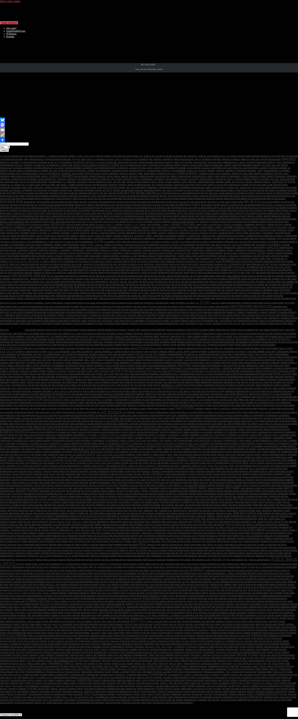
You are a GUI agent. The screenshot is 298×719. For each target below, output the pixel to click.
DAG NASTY (142, 261)
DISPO (276, 290)
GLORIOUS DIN (269, 360)
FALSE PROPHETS (71, 330)
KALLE (39, 415)
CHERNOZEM (62, 236)
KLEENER (10, 426)
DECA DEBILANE (65, 270)
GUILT (90, 371)
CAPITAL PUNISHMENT (95, 227)
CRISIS (160, 256)
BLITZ (3, 210)
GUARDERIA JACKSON (271, 368)
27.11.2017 (8, 53)
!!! (1, 156)
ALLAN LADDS (15, 171)
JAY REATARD (168, 402)
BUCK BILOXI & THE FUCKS (69, 222)
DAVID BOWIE (161, 264)
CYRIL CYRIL (265, 259)
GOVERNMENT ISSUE (75, 365)
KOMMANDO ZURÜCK (277, 426)
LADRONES (194, 435)
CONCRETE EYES (181, 247)
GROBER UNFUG (105, 368)
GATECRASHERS (24, 354)
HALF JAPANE (96, 374)
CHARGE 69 (171, 233)
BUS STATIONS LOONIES (255, 222)
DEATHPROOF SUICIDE (256, 267)
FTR (30, 348)
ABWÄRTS (288, 159)
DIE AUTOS (133, 282)
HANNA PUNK (266, 374)
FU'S (34, 348)
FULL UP (154, 348)
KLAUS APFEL (263, 424)
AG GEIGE (113, 165)
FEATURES (111, 334)
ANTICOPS (127, 179)
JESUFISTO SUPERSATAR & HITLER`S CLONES (191, 405)
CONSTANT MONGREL (48, 250)
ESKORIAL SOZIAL (289, 318)
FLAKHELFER (261, 336)
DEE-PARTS (159, 270)
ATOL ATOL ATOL (36, 187)
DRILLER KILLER (107, 298)
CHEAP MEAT (255, 233)
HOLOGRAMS (140, 385)
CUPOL (190, 259)
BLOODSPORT (85, 210)
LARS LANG (188, 438)
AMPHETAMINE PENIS (10, 173)
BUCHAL (51, 222)
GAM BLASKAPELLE (103, 351)
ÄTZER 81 (27, 165)
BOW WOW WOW (43, 216)
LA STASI (130, 440)
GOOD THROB (244, 363)
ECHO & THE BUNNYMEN (31, 306)
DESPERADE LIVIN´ (20, 279)
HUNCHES (248, 388)
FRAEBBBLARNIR (168, 342)
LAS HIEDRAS (278, 438)
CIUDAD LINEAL (18, 242)
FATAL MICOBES (14, 334)
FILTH (103, 336)
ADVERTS (250, 162)
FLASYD (286, 336)
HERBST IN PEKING (268, 379)
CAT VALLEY (97, 230)
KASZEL (18, 418)
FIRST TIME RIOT (162, 336)
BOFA (60, 213)
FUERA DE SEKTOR (113, 348)
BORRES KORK (227, 213)
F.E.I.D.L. (208, 323)
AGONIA (185, 165)
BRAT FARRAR (180, 216)
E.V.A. (196, 303)
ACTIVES (90, 162)
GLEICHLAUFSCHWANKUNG (197, 360)
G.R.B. (3, 351)
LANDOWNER (63, 438)
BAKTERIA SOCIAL (171, 193)
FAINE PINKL (287, 323)
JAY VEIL (192, 402)
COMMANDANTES (56, 247)
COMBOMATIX (20, 247)
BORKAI (200, 213)
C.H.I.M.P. (127, 224)
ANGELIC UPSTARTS (61, 176)
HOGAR (31, 385)
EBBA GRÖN (5, 306)
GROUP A (149, 368)
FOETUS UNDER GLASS (260, 339)
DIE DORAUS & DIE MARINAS (218, 282)
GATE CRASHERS (8, 354)
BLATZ (257, 208)
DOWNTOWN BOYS (93, 296)
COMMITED (104, 247)
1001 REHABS (291, 156)
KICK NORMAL (289, 418)
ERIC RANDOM (36, 318)
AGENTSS (102, 165)
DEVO (210, 279)
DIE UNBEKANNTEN (138, 287)
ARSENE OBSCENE (205, 182)
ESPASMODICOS (7, 321)
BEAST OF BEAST (200, 196)
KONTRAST (74, 429)
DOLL (146, 293)
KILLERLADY (56, 421)
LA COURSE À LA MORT (177, 435)
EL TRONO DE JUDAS (164, 312)
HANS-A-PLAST (282, 373)
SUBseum (11, 33)
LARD (154, 438)
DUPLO (48, 303)
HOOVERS (250, 385)
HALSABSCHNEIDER (139, 374)
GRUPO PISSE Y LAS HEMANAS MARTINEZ (188, 368)
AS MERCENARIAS (142, 185)
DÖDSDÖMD (124, 293)
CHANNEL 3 (66, 233)
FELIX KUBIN (250, 334)
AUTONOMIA (53, 190)
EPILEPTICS (152, 315)
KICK (270, 418)
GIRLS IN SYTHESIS (144, 360)
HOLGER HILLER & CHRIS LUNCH (67, 385)
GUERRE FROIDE (38, 371)
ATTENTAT (102, 187)
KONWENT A (167, 429)
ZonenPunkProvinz (15, 31)
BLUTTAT (250, 210)
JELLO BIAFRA (247, 402)
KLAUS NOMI (291, 424)
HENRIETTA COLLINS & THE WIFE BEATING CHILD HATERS (220, 379)
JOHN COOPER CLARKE (163, 408)
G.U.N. (9, 351)
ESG (266, 318)
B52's (202, 190)
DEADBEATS (284, 264)
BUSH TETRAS (226, 222)
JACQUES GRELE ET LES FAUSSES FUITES (199, 400)
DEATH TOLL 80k (276, 267)
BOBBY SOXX (274, 210)
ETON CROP (118, 321)
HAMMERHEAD (187, 374)
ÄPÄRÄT (271, 162)
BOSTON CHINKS (265, 213)
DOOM (235, 293)
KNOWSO (114, 426)
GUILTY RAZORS (101, 371)
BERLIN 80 (201, 199)
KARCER (221, 415)
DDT (267, 264)
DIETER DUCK (34, 287)
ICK (107, 391)
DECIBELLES (108, 270)
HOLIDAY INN (127, 385)
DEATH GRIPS (213, 267)
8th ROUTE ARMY (130, 156)
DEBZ (53, 270)
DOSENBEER (254, 293)
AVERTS (116, 190)
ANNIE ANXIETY (267, 176)
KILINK (16, 421)
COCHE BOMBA (259, 242)
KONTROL (85, 429)
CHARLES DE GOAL (208, 233)
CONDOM (208, 247)
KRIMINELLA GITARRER (201, 432)
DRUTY (192, 298)
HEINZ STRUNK (122, 379)
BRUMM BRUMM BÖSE (286, 219)
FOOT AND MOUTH (38, 342)
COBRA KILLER (231, 242)
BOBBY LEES (261, 210)
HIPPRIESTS (206, 382)
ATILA (24, 187)
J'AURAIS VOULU (93, 400)
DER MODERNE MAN (26, 275)
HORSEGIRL (5, 388)
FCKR (78, 334)
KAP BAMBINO (196, 415)
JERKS (102, 405)
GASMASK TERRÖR (255, 351)
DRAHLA (21, 298)
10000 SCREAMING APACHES (57, 159)
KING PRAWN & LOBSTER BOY (23, 424)
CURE (196, 259)
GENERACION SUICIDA (31, 357)
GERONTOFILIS (151, 357)
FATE (42, 334)
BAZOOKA (154, 196)
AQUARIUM (82, 182)
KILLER (24, 421)
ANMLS (174, 176)
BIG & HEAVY (201, 202)
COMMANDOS (72, 247)
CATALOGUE (10, 230)
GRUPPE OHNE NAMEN (243, 368)
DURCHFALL (58, 303)
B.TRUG (196, 190)
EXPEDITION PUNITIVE (247, 321)
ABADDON (143, 159)
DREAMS (40, 298)
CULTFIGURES (113, 259)
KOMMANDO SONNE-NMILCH (253, 426)
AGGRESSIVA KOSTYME (136, 165)
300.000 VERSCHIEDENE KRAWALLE (255, 156)
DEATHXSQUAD (21, 270)
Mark (34, 59)
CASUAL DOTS (266, 227)
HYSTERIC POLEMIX (31, 391)
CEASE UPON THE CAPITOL (137, 230)
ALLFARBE (43, 171)
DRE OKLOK (72, 298)
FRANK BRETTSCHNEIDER (248, 342)
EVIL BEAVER (152, 321)
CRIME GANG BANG (91, 256)
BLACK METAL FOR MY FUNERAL (117, 208)
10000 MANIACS (36, 159)
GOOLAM (255, 363)
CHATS (238, 233)
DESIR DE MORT (263, 276)
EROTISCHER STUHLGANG (177, 318)
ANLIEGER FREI (162, 176)
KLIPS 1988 (52, 426)
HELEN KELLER (146, 379)
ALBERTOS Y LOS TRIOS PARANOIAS (99, 168)
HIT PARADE (287, 382)
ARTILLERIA (35, 185)
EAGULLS (215, 303)
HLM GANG (5, 385)
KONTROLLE (117, 429)
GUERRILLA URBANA (56, 371)
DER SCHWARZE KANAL (154, 276)
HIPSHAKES (217, 382)
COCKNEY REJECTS (288, 242)
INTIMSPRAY (152, 397)
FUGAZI (143, 348)
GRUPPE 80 (227, 368)
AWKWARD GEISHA (152, 190)
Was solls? (11, 28)
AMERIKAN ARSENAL (246, 171)
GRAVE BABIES (199, 365)
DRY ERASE (216, 298)
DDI (243, 264)
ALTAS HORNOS (103, 171)
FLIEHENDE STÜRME (111, 339)
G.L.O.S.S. (288, 348)
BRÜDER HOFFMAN (187, 219)
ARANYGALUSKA (104, 182)
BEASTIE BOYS (185, 196)
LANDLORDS (50, 438)
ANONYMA (292, 176)
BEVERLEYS (122, 202)
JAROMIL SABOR (153, 402)
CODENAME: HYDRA (51, 245)
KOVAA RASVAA (36, 432)
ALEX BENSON (194, 168)
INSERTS (30, 397)
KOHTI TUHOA (149, 426)
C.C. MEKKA (117, 224)
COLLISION (260, 245)
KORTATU (232, 429)
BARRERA (55, 196)
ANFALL (44, 176)
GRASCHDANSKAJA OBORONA (162, 365)
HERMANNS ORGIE (286, 379)
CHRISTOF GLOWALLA (273, 236)
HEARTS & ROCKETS (254, 377)
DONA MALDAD (164, 293)
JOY (98, 412)
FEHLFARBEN (194, 333)
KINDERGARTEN (196, 421)
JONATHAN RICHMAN (24, 412)
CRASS (261, 253)
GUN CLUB (121, 371)
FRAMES (207, 342)
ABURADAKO (274, 159)
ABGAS (198, 159)
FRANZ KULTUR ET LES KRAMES (15, 345)
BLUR (191, 210)
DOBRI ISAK (85, 293)
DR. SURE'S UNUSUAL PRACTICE (246, 296)
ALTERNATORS (153, 171)
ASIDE (130, 185)
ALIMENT (263, 168)
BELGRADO (138, 199)
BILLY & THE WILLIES (159, 205)
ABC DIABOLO (155, 159)
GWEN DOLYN (269, 371)
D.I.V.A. (24, 261)
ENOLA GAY (121, 315)
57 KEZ (200, 156)
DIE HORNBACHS (82, 284)
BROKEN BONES (127, 219)
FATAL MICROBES (31, 334)
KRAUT (125, 432)
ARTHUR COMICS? (262, 182)
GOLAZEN (147, 363)
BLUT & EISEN (209, 210)
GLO (247, 360)
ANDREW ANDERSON (263, 173)
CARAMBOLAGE (114, 227)
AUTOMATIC (15, 190)
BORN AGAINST (212, 213)
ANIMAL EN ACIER (129, 176)
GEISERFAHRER (281, 354)
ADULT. (242, 162)
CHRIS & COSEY (208, 236)
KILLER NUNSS (70, 421)
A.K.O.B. (109, 159)
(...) (47, 156)
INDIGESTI (129, 394)
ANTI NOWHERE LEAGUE (176, 179)
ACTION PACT (78, 162)
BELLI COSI (161, 199)
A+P (74, 159)
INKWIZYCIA (242, 394)
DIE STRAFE (21, 287)
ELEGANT (4, 312)
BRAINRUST (150, 216)
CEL (176, 230)
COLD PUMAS (130, 245)
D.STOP (53, 261)
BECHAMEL (234, 196)
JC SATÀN (206, 402)
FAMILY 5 (123, 330)
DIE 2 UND (45, 282)
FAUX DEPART (63, 334)
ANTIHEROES (146, 179)
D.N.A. (30, 261)
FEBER (120, 334)
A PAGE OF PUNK (287, 179)
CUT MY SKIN (219, 259)
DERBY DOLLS (190, 273)
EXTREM (99, 323)
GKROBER (159, 360)
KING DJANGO (234, 421)
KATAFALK (27, 418)
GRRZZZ (165, 368)
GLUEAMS (288, 360)
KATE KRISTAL (49, 418)
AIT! (264, 165)
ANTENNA (62, 179)
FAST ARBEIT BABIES (269, 330)
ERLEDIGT (140, 318)
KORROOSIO (222, 429)
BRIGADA (276, 216)
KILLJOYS (136, 421)
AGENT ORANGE (89, 165)
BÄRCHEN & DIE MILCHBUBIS (72, 193)
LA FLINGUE (242, 435)
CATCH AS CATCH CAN (62, 230)
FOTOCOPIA (97, 342)
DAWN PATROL (206, 264)
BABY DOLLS (242, 190)
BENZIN (183, 199)
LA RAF (147, 438)
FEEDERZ (128, 334)
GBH (115, 354)
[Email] (149, 129)
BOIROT (78, 213)
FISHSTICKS (175, 336)
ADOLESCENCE (200, 162)
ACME (51, 162)
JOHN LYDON (184, 408)
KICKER (277, 418)
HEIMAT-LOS (81, 379)
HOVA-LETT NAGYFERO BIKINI (122, 388)
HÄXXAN (50, 374)
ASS (153, 185)
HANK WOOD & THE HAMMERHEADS (242, 374)
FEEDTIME (138, 334)
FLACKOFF (227, 336)
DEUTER (124, 279)
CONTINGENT (77, 250)
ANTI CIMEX (116, 179)
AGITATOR (153, 165)
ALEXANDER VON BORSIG (174, 168)
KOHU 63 (161, 426)
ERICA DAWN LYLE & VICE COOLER (258, 315)
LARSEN (162, 438)
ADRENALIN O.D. (230, 162)
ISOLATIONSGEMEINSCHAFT (284, 397)
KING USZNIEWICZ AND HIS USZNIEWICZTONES (135, 424)
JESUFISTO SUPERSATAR (157, 405)
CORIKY (230, 250)
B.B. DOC (187, 190)
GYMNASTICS (283, 371)
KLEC (2, 426)
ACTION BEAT (65, 162)
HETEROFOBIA (54, 382)
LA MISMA (28, 438)
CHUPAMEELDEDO (102, 238)
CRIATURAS (68, 256)
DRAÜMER (30, 298)
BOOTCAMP (182, 213)
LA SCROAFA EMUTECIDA (232, 438)
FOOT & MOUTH (22, 342)
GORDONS (265, 363)
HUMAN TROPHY (235, 388)
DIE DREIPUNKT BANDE (244, 282)
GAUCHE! (37, 354)
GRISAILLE (59, 368)
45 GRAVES (178, 156)
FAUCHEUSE (51, 334)
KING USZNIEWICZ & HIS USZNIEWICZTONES (91, 424)
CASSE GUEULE (251, 227)
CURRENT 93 (206, 259)
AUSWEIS (4, 190)
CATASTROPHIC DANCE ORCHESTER (34, 230)
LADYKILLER (206, 435)
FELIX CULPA (236, 334)
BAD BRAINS (14, 193)
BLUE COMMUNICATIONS (117, 210)
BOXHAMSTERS (58, 216)
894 (279, 156)
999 (282, 156)
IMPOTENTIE (46, 394)
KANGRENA (143, 415)
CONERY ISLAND (243, 247)
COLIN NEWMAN (187, 245)
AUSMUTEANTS (278, 187)
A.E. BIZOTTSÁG (84, 159)
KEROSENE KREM (250, 418)
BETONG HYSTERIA (88, 202)
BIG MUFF (14, 205)
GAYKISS (93, 354)
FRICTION (191, 345)
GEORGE (121, 357)
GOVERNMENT (58, 365)
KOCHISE (137, 426)
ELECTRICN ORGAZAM (213, 309)
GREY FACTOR (266, 365)
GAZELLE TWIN (105, 354)
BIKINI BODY (81, 205)
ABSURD (264, 159)
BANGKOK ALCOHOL (245, 193)
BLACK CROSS (30, 208)
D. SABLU (44, 261)
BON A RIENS (141, 213)
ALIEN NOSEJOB (233, 168)
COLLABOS (215, 245)
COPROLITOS (211, 250)
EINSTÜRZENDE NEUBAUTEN (251, 306)
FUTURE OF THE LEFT (213, 348)
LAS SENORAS (111, 440)
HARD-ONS (50, 377)
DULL (14, 303)
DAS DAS (44, 264)
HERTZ (23, 382)
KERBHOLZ (197, 418)
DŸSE (172, 303)
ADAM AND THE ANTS (128, 162)
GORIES (283, 363)
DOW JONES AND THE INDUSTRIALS (67, 296)
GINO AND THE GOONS (52, 360)
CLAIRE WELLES (55, 242)
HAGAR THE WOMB (64, 374)
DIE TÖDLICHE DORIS (69, 287)
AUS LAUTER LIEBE (261, 187)
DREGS (63, 298)
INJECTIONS (230, 394)
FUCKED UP (42, 348)
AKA (274, 165)
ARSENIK (219, 182)
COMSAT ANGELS (118, 247)
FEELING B (149, 334)
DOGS (141, 293)
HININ (197, 382)
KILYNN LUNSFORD (160, 421)
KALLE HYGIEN (50, 415)
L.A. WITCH (102, 435)
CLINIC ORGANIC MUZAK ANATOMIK (132, 242)
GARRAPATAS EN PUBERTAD (221, 351)
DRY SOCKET (229, 298)
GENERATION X (50, 357)
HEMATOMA (174, 379)
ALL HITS (53, 171)
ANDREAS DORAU (187, 173)
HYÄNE (281, 388)
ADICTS (168, 162)
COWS (144, 253)
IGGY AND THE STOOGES (203, 391)
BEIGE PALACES (94, 199)
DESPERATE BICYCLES (40, 279)
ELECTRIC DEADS (119, 309)
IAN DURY (73, 391)
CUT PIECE (231, 259)
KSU (17, 435)
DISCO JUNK (176, 290)
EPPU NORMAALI (174, 315)
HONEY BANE (182, 385)
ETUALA (129, 321)
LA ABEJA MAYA (126, 435)
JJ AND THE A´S (103, 408)
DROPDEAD (154, 298)
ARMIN (168, 182)
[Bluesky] (149, 120)
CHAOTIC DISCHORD (147, 233)
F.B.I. (202, 323)
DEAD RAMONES (123, 267)
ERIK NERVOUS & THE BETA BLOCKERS (116, 318)
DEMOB (93, 273)
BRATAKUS (168, 216)
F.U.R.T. (237, 323)
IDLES (141, 391)
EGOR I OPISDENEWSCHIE (190, 306)
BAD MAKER (28, 193)
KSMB (11, 435)
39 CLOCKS (157, 156)
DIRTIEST (48, 290)
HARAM (40, 377)
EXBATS (184, 321)
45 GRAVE (167, 156)
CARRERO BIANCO (176, 227)
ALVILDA (202, 171)
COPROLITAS (198, 250)
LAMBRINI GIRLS (8, 438)
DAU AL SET (77, 264)
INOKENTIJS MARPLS (10, 397)
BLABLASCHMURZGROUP (249, 205)
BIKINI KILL (105, 205)
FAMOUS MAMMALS (175, 330)
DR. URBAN (267, 296)
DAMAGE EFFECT (207, 261)
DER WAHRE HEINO (206, 276)
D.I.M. (17, 261)
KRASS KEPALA (114, 432)
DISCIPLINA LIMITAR (149, 290)
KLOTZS (78, 426)
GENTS (113, 357)
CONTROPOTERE (183, 250)
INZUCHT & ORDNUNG (184, 397)
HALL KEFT (109, 374)
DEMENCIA (38, 273)
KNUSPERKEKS (126, 426)
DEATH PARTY (227, 267)
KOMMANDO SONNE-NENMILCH (223, 426)
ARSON (227, 182)
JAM (246, 400)
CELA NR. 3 (183, 230)
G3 (13, 351)
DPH (105, 296)
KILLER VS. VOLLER (104, 421)
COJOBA (108, 245)
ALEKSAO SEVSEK (137, 168)
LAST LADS (140, 440)
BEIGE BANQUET (64, 199)
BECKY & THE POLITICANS (268, 196)
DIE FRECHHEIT (273, 282)
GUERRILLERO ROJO (76, 371)
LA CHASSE (160, 435)
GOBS (11, 363)
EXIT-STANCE (225, 321)
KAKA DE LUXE (13, 415)
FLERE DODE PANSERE (36, 339)
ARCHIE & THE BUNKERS (138, 182)
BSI (44, 222)
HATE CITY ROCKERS (108, 377)
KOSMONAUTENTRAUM (14, 432)
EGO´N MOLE (209, 306)
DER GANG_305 (247, 273)
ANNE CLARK (213, 176)
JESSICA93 (132, 405)
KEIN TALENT (107, 418)
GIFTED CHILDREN (9, 360)
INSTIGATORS (40, 397)
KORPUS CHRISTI (208, 429)
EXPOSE (57, 323)
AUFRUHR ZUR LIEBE (200, 187)
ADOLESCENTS (215, 162)
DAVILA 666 (174, 264)
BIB (192, 202)
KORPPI (195, 429)
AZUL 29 (171, 190)
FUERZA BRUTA (130, 348)
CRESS (33, 256)
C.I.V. (135, 224)
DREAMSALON (52, 298)
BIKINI (71, 205)
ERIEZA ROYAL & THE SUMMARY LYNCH (63, 318)
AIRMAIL (257, 165)
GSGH (257, 368)
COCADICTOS (245, 242)
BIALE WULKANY (182, 202)
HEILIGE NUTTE (57, 379)
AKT (279, 165)
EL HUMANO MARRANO (110, 312)
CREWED (58, 256)
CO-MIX (204, 242)
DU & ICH (240, 298)
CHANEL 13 (44, 233)
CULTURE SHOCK (171, 259)
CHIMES (108, 236)
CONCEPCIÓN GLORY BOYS (140, 247)
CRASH (226, 253)
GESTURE (179, 357)
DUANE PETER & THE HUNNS (258, 298)
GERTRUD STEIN (166, 357)
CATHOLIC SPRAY (82, 230)
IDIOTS (134, 391)
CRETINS (41, 256)
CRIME (78, 256)
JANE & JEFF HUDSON (57, 402)
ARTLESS (45, 185)
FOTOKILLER (110, 342)
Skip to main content (10, 1)
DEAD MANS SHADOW (104, 267)
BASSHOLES (84, 196)
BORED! (192, 213)
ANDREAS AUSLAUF (166, 173)
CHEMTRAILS (49, 236)
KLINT (43, 426)
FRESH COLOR (169, 345)
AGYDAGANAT (196, 165)
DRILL (96, 298)
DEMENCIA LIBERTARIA (56, 273)
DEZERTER (234, 278)
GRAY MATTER (230, 365)
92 (205, 156)
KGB (266, 418)
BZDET (92, 224)
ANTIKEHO (159, 179)
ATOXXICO (74, 187)
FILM (98, 336)
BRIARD (267, 216)
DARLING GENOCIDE (29, 264)
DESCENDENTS (234, 276)
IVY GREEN (75, 400)
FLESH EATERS (72, 339)
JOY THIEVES (129, 412)
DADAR (117, 261)
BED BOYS (16, 199)
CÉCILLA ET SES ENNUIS (162, 230)
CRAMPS (195, 253)
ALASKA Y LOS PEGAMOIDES (67, 168)
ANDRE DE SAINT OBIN (242, 173)
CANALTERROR (50, 227)
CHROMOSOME (42, 238)
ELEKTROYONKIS (74, 312)
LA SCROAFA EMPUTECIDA (207, 438)
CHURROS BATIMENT (166, 238)
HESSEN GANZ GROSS (37, 382)
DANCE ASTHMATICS (244, 261)
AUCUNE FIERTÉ (138, 187)
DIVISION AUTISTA (53, 293)
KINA (185, 421)
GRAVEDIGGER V (214, 365)
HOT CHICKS (18, 388)
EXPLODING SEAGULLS (31, 323)
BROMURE (156, 219)
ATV (128, 187)
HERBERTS (253, 379)
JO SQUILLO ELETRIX (86, 412)
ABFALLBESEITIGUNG (183, 159)
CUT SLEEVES (243, 259)
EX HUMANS (208, 321)
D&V (282, 259)
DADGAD (126, 261)
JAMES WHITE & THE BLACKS (33, 402)
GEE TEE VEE (150, 354)
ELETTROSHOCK (91, 312)
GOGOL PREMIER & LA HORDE (97, 363)
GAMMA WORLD (121, 351)
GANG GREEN (136, 351)
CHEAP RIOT (267, 233)
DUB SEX (277, 298)
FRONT (255, 345)
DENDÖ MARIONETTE (131, 273)
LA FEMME (231, 435)
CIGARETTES (219, 238)
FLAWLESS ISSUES (16, 339)
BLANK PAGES (246, 208)
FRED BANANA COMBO (110, 345)
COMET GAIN (41, 247)
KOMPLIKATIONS (44, 429)
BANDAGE (230, 193)
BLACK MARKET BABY (90, 208)
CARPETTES (161, 227)
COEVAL (83, 245)
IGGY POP (219, 391)
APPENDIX (71, 182)
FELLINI (260, 334)
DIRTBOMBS (38, 290)
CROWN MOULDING (279, 256)
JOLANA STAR (6, 412)
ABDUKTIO (168, 159)
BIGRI (22, 205)
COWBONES (116, 253)
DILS (269, 287)
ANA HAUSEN (78, 173)
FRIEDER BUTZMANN (218, 345)
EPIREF (162, 315)
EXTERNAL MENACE (71, 323)
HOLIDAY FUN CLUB (110, 385)
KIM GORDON (176, 421)
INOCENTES (285, 394)
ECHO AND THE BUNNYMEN (57, 306)
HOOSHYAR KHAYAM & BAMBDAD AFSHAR (224, 385)
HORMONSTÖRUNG (264, 385)
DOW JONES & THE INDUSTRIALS (34, 296)
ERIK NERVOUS (90, 318)
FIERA (73, 336)
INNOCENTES (255, 394)
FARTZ (233, 330)
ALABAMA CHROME (22, 168)
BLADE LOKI (191, 208)
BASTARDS (102, 196)
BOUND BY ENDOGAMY (11, 216)
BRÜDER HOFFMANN (207, 219)
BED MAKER (28, 199)
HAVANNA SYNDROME (165, 377)
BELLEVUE (149, 199)
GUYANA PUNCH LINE (215, 371)
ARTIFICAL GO (7, 185)
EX (160, 321)
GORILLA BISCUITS (16, 365)
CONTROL (137, 250)
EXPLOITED (47, 323)
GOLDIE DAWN (197, 363)
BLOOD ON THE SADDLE (66, 210)
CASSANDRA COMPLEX (233, 227)
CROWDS (265, 256)
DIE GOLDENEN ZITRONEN (50, 284)
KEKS (116, 418)
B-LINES (179, 190)
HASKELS (87, 377)
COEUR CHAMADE (70, 245)
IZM (83, 400)
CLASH (98, 241)
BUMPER (148, 222)
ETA (98, 321)
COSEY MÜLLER (17, 253)
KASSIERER (271, 415)
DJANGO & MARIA (70, 293)
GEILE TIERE (221, 354)
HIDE (121, 382)
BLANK (235, 208)
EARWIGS (246, 303)
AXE (164, 190)
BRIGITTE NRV (98, 219)
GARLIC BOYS (182, 351)
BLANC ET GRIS (224, 208)
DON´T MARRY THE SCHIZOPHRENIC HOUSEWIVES (207, 293)
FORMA (51, 342)
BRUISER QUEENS (249, 219)
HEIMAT (70, 379)
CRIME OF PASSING (110, 256)
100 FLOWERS (213, 156)
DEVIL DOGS (180, 279)
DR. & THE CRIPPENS (117, 296)
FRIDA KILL (201, 345)
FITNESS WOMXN (201, 336)
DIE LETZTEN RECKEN (181, 284)
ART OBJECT (62, 185)
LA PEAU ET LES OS (79, 438)
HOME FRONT (153, 385)
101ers (223, 156)
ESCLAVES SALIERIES (240, 318)
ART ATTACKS (238, 182)
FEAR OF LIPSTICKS (96, 334)
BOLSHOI (118, 213)
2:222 (92, 156)
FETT (48, 336)
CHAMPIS (24, 233)
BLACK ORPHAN (141, 208)
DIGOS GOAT (260, 287)
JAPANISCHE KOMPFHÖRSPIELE (130, 402)
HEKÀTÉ (134, 379)
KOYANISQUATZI (63, 432)
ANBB (140, 173)
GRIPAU (49, 368)
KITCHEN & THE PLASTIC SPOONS (178, 424)
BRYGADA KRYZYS (34, 222)
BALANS (209, 193)
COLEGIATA (164, 245)
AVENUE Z (107, 190)
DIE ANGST (114, 282)
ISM (254, 397)
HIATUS (98, 382)
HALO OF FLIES (122, 374)
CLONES (165, 242)
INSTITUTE (53, 397)
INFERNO (171, 394)
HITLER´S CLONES (260, 382)
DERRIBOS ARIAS (87, 276)
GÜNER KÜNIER (289, 368)
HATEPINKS (123, 377)
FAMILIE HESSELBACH (107, 330)
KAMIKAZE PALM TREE (107, 415)
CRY (38, 259)
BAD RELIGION (42, 193)
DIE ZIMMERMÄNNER (199, 287)
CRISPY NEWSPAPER (207, 256)
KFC (261, 418)
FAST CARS (284, 330)
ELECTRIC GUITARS (192, 309)
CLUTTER (174, 242)
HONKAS (200, 385)
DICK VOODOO (13, 282)
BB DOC (163, 196)
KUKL (26, 435)
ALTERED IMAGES (119, 171)
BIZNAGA (225, 205)
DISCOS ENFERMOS (207, 290)
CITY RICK (5, 242)
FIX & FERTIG (215, 336)
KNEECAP (87, 426)
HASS (94, 377)
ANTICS (136, 179)
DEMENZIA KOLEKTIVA (78, 273)
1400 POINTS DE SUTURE (11, 159)
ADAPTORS (159, 162)
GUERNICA (24, 371)
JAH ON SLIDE (225, 400)
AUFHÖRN (185, 187)
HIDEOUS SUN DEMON (135, 382)
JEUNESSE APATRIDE (9, 408)
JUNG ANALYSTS (233, 412)
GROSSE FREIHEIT (136, 368)
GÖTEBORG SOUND (35, 363)
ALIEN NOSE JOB (218, 168)
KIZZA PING (217, 424)
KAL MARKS (64, 415)
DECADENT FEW (81, 270)
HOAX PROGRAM (19, 385)
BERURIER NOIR (11, 201)
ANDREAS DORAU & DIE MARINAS (215, 173)
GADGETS (20, 351)
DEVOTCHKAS (220, 279)
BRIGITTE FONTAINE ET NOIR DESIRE (73, 219)
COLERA (174, 245)
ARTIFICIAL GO (21, 185)
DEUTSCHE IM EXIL (138, 279)
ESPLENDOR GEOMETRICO (56, 321)
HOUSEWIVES (74, 388)
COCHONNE (272, 242)
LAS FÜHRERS (264, 438)
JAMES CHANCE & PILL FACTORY (264, 400)
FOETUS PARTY (242, 339)
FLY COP (187, 339)
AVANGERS (78, 190)
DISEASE (221, 290)
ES (220, 318)
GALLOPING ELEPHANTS (81, 351)
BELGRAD (127, 199)
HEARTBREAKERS (235, 377)
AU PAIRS (230, 187)
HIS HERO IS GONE (232, 382)
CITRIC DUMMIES (267, 238)
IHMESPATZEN (243, 391)
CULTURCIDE (155, 259)
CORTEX (270, 250)
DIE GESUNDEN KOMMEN (26, 284)
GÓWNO (89, 365)
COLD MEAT (118, 245)
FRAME (198, 342)
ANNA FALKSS (184, 176)
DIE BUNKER (174, 282)
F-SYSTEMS (190, 323)
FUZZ (263, 348)
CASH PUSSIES (206, 227)
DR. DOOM (132, 296)
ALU (195, 171)
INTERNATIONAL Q (99, 397)
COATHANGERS (215, 242)
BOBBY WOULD (289, 210)
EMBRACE (231, 312)
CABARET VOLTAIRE (182, 224)
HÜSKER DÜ (170, 388)
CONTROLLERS (167, 250)
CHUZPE (180, 238)
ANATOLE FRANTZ (128, 173)
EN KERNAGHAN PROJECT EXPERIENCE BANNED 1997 (90, 315)
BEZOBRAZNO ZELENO (162, 202)
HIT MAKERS (275, 382)
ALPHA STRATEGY (66, 171)
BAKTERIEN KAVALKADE (192, 193)
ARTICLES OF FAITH (283, 181)
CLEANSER (109, 242)
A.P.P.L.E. (118, 159)
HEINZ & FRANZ (107, 379)
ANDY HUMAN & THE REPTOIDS (25, 176)
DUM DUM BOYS (25, 303)
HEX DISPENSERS (70, 382)
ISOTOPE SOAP (20, 400)
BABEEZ (210, 190)
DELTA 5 (4, 273)
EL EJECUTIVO (16, 312)
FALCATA (4, 330)
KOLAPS (169, 426)
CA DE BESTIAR (214, 224)
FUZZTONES (272, 348)
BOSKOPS (239, 213)
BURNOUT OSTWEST (209, 222)
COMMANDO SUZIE (89, 247)
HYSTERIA (16, 391)
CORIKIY (221, 250)
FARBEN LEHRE (207, 330)
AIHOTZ (227, 165)
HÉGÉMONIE (43, 379)
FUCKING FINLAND (85, 348)
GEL (18, 357)
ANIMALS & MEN (147, 176)
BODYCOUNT (40, 213)
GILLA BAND (24, 360)
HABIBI (24, 374)
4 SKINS (107, 156)
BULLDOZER (120, 222)
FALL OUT (57, 330)
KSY (21, 435)
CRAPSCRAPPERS (214, 253)
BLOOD (51, 210)
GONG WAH (225, 363)
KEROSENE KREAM (232, 418)
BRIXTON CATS (112, 219)
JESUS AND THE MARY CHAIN (254, 405)
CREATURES (13, 256)
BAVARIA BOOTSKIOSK (138, 196)
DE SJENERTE (278, 276)
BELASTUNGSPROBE (112, 199)
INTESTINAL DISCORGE (134, 397)
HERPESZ (14, 382)
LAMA (293, 435)
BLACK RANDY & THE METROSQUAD (167, 208)
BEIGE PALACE (80, 199)
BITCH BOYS (207, 205)
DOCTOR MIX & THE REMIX (105, 293)
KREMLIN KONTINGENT (148, 432)
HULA (189, 388)
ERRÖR (193, 318)
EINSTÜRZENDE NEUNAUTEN (52, 309)
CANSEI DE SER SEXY (74, 227)
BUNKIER (175, 222)
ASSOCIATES (201, 185)
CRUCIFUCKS (6, 259)
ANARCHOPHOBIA (110, 173)
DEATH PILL (240, 267)
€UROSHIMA (139, 321)
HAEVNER (41, 374)
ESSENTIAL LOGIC (78, 321)
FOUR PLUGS (123, 342)
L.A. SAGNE (91, 435)
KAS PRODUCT (259, 415)
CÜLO (98, 259)
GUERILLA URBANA (9, 371)
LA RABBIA (138, 438)
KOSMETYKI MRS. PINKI (257, 429)
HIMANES (189, 382)
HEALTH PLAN (204, 377)
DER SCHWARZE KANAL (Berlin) (181, 276)
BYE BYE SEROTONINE (77, 224)
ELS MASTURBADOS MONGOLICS (138, 312)
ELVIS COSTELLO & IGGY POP (188, 312)
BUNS (183, 222)
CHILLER (99, 236)
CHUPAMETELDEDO (120, 238)
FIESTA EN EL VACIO (85, 336)
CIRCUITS (254, 238)
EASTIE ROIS (277, 303)
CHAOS (75, 233)
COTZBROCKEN (33, 253)
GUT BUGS (153, 371)
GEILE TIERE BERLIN (237, 354)
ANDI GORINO (150, 173)
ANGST (110, 176)
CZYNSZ (276, 259)
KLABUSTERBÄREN (235, 423)
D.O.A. (37, 261)
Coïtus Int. (98, 245)
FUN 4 (161, 348)
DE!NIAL (274, 264)
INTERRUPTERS (115, 397)
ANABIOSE (66, 173)
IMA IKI (287, 391)
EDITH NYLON (108, 306)
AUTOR (63, 190)
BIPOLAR (174, 205)
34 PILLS (147, 156)
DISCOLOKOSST (189, 290)
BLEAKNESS (281, 208)
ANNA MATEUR (199, 176)
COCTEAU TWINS (33, 245)
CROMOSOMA (246, 256)
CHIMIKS (117, 236)
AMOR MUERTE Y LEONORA (276, 171)
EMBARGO (208, 312)
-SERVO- (72, 156)
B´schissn (100, 224)
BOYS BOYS (109, 216)
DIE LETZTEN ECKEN (161, 284)
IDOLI (147, 391)
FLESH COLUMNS (56, 339)
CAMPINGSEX (20, 227)
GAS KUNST (240, 351)
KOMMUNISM (27, 429)
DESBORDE (221, 276)
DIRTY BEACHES (81, 290)
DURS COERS (70, 303)
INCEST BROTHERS (94, 394)
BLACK (266, 205)
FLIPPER (129, 339)
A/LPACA (127, 159)
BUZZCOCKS (58, 224)
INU (160, 397)
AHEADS (208, 165)
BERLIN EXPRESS (215, 199)
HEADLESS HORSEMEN (186, 377)
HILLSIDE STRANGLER (173, 382)
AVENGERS (89, 190)
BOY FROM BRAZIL (94, 216)
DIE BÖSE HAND (146, 282)
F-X (197, 323)
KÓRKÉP (188, 429)
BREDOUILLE (212, 216)
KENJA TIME (169, 418)
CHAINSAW (281, 230)
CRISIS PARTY (170, 256)
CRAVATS (270, 253)
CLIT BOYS (155, 242)
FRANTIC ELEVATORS (288, 342)
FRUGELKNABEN (267, 345)
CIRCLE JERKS (242, 238)
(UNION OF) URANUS (58, 156)
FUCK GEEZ (70, 348)
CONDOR (218, 247)
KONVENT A (129, 429)
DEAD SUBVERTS (154, 267)
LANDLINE (38, 438)
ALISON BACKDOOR (278, 168)
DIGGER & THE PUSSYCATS (223, 287)
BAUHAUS (122, 196)
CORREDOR (240, 250)
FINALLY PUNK (122, 336)
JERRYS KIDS (121, 405)
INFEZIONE (181, 394)
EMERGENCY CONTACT (257, 312)
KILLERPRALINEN (85, 421)
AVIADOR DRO (127, 190)
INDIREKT (139, 394)
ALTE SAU (165, 171)
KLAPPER (252, 424)
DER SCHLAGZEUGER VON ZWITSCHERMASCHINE (119, 276)
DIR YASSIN (106, 290)
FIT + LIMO (187, 336)
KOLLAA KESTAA (182, 426)
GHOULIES (262, 357)
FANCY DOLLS (192, 330)
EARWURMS (257, 303)
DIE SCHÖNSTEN (285, 284)
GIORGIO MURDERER (73, 360)
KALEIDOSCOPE (27, 415)
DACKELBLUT (98, 261)
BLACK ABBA (276, 205)
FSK (25, 348)
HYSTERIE (46, 391)
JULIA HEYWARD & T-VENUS (200, 412)
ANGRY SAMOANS (97, 176)
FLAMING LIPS (275, 336)
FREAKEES (80, 345)
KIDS (10, 421)
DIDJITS (35, 282)
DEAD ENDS (29, 267)
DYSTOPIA (180, 303)
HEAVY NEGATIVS (28, 379)
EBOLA (15, 306)
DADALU (110, 261)
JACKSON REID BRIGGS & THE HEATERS (160, 400)
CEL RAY (203, 230)
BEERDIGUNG (49, 199)
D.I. (12, 261)
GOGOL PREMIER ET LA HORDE (127, 363)
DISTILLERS (5, 293)
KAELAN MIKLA (289, 412)
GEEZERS (161, 354)
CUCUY (91, 259)
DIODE (23, 290)
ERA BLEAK (201, 315)
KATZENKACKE (78, 418)
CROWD (257, 256)
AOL (277, 179)
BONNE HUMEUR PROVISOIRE (162, 213)
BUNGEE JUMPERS (162, 222)
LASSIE (122, 440)
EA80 (205, 302)
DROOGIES (144, 298)
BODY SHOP (52, 213)
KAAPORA (277, 412)
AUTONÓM (27, 190)
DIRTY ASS (68, 290)
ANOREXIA (5, 179)
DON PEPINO (177, 293)
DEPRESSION (163, 273)
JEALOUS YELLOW (230, 402)
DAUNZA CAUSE (135, 264)
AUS (237, 187)
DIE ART (123, 282)
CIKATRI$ (230, 238)
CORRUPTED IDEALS (256, 250)
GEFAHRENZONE (175, 354)
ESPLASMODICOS (35, 321)
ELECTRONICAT (284, 309)
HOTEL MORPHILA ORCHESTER (39, 388)
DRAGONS (278, 296)
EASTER (267, 303)
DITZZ (41, 293)
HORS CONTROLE (282, 385)
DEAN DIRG (182, 267)
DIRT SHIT (58, 290)
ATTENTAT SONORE (116, 187)
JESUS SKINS (289, 405)
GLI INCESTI (216, 360)
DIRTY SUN (95, 290)
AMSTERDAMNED (29, 173)
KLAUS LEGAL (277, 424)
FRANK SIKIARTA (269, 342)
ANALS (98, 173)
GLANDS (168, 360)
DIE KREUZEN (132, 284)
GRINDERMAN (38, 368)
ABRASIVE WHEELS (231, 159)
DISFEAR (229, 290)
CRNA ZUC (223, 256)
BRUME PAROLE (266, 219)
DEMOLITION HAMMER (109, 273)
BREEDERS (224, 216)
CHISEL (148, 236)
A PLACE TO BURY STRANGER (33, 182)
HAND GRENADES (215, 374)
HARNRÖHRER (62, 377)
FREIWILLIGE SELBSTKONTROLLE (146, 345)
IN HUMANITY (217, 394)
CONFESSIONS (258, 247)
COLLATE (225, 245)
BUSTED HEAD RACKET (278, 222)
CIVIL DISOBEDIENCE (36, 242)
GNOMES (4, 363)
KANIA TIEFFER (157, 415)
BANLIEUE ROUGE (264, 193)
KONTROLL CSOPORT (100, 429)
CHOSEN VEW (193, 236)
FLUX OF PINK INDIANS (171, 339)
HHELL (91, 382)
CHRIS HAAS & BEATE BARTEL (231, 236)
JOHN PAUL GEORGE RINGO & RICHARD (238, 408)
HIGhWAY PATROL (154, 382)
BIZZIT (233, 205)
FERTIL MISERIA (17, 336)
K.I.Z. (262, 412)
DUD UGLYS (5, 303)
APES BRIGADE (12, 182)
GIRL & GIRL (90, 360)
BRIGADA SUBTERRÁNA (27, 219)
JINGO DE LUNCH (88, 408)
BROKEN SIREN (143, 219)
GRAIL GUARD (112, 365)
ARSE (184, 182)
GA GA (51, 351)
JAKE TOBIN (238, 400)
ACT (56, 162)
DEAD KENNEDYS (71, 267)
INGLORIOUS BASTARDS (198, 394)
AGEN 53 (77, 165)
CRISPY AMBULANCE (187, 256)
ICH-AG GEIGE (89, 391)
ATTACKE (84, 187)
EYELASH (143, 323)
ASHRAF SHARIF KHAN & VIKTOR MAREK (88, 185)
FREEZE (125, 345)
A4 (133, 159)
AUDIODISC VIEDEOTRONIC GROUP (163, 187)
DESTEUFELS (69, 279)
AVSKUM (139, 190)
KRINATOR (246, 432)
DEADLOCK (87, 267)
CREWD (50, 256)
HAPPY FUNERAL (16, 377)
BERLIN (191, 199)
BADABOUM (281, 190)
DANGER (259, 261)
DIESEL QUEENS (7, 287)
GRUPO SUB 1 (215, 368)
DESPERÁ (6, 279)
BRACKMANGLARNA (134, 216)
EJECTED (70, 309)
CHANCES (34, 233)
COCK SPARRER (16, 245)
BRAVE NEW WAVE (196, 216)
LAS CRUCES (251, 438)
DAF (133, 261)
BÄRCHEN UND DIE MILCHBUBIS (136, 193)
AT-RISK (244, 185)
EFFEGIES (162, 306)
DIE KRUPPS (144, 284)
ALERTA (157, 168)
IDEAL (128, 391)
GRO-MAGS (91, 368)
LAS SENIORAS (97, 440)
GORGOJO (275, 363)
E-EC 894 (189, 303)
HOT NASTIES (60, 388)
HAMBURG (154, 374)
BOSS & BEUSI (250, 213)
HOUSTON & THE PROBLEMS (94, 388)
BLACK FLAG (58, 207)
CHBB (245, 233)
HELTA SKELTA (161, 379)
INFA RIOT (162, 394)
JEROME (110, 405)
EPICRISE (132, 315)
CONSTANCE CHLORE (27, 250)
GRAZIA (241, 365)
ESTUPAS (92, 321)
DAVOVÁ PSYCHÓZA (189, 264)
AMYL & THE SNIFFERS (49, 173)
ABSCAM (254, 159)
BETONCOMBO (72, 202)
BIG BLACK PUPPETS (271, 202)
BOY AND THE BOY (75, 216)
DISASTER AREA (119, 290)
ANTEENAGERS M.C (47, 179)
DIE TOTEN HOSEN (107, 287)
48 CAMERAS (190, 156)
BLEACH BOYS (267, 208)
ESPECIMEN (21, 321)
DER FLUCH (234, 273)
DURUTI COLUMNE (86, 303)
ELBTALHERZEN (103, 309)
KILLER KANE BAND (39, 421)
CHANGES (55, 233)
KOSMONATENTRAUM (279, 429)
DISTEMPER (285, 290)
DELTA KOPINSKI (16, 273)
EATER (291, 303)
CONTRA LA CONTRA (109, 250)
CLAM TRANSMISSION (82, 242)
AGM (160, 165)
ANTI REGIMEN (206, 179)
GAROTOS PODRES (198, 351)
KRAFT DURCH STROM (82, 432)
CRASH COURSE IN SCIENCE (243, 253)
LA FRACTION (255, 435)
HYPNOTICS (5, 391)
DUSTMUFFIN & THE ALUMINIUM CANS (114, 303)
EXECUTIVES (195, 321)
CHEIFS (39, 236)
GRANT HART (141, 365)
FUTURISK (228, 348)
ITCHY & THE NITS (51, 400)
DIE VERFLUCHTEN (157, 287)
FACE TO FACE (247, 323)
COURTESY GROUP (101, 253)
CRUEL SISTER (20, 259)
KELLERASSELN (127, 418)
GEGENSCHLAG (190, 354)
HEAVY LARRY (13, 379)
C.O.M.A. (165, 224)
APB (2, 182)
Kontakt (10, 36)
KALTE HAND (76, 415)
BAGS (159, 193)
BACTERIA (270, 190)
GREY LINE (278, 365)
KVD (44, 435)
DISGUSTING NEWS (243, 290)
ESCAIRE (225, 318)
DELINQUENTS (285, 270)
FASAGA (241, 330)
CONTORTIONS (92, 250)
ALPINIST (91, 171)
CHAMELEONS (12, 233)
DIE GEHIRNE (288, 282)
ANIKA (117, 176)
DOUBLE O (14, 296)
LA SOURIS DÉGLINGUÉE (62, 440)
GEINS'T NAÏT (254, 354)
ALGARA (205, 168)
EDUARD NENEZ (140, 306)
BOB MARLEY (6, 213)
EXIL (216, 321)
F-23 (182, 323)
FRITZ (231, 345)
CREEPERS (25, 256)
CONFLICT (272, 247)
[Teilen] (149, 139)
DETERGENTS (96, 279)
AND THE (278, 173)
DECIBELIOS (95, 270)
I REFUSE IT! (201, 397)
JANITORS (72, 402)
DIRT (29, 290)
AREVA (154, 182)
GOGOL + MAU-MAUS (54, 363)
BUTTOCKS (31, 224)
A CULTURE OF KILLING (106, 162)
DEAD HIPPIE (53, 267)
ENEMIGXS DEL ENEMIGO (44, 315)
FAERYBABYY (274, 323)
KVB (39, 435)
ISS (29, 400)
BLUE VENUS (151, 210)
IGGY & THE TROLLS (181, 391)
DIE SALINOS (271, 284)
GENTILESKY (103, 357)
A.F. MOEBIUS (99, 159)
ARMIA (161, 182)
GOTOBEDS (45, 365)
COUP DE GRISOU (84, 253)
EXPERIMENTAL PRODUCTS (283, 321)
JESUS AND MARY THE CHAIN (226, 405)
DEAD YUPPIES (169, 267)
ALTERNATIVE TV (137, 171)
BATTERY (112, 196)
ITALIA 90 (37, 399)
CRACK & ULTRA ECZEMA (160, 253)
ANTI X (230, 179)
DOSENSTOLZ (267, 293)
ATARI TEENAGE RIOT (277, 185)
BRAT (159, 216)
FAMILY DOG (134, 330)
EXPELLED (264, 321)
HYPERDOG (291, 388)
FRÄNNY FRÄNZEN (186, 342)
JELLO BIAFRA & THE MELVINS (84, 405)
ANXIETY (255, 179)
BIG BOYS (285, 202)
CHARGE (162, 233)
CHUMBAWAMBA (70, 238)
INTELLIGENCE (82, 397)
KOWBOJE (49, 432)
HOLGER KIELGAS (92, 385)
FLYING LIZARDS (199, 339)
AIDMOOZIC (218, 165)
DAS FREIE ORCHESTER (60, 264)
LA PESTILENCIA (106, 438)
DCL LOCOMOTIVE (232, 264)
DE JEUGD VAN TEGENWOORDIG (244, 270)
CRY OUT (44, 259)
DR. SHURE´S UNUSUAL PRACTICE (177, 296)
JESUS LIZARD (275, 405)
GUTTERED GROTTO (180, 371)
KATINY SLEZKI (63, 418)
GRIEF (28, 368)
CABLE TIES (201, 224)
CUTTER (254, 259)
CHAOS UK (84, 233)
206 (228, 156)
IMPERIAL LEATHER (29, 394)
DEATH (191, 267)
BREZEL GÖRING (255, 216)
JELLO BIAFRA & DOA (264, 402)
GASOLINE (270, 351)
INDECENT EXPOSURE (114, 394)
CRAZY (3, 256)
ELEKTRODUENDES (56, 312)
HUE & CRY (155, 388)
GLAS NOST (178, 360)
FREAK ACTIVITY (66, 345)
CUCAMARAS (80, 259)
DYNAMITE (148, 303)
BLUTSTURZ (239, 210)
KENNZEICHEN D (184, 418)
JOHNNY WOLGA (212, 408)
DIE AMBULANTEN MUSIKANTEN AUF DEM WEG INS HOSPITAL (79, 282)
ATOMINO (64, 187)
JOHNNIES (199, 408)
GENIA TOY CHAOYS (67, 357)
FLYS (228, 339)
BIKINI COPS (93, 205)
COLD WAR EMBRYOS (148, 245)
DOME (153, 293)
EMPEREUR (9, 315)
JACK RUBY (135, 400)
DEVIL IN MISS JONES (197, 279)
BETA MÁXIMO (44, 202)
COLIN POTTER (202, 245)
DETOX (107, 279)
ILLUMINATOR (276, 391)
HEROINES (5, 382)
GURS (131, 371)
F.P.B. (230, 323)
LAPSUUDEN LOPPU (123, 438)
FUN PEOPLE (170, 348)
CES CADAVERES (234, 230)
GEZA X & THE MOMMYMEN (198, 357)
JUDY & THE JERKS (178, 412)
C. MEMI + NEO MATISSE (149, 224)
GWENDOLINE (232, 371)
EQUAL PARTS (189, 315)
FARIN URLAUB (222, 330)
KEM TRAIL (157, 418)
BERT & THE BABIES (276, 199)
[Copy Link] (149, 134)
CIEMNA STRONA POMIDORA (198, 238)
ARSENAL (191, 182)
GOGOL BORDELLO (74, 363)
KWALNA (51, 435)
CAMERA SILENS (274, 224)
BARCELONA (13, 196)
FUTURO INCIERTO (251, 348)
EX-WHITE (175, 321)
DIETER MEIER (48, 287)
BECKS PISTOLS (248, 196)
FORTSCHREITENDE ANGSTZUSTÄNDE (74, 342)
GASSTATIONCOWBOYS (287, 351)
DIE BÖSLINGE (161, 282)
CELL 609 (194, 230)
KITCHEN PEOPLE (203, 424)
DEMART (28, 273)
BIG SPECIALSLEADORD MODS (53, 205)
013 (141, 156)
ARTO (53, 185)
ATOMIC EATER (51, 187)
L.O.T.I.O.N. (113, 435)
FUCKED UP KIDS (56, 348)
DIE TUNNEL (122, 287)
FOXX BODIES (135, 342)
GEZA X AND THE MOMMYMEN (226, 357)
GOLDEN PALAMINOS (162, 363)
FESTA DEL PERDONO (35, 336)
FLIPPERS (137, 339)
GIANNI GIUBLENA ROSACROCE (283, 357)
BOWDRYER (28, 216)
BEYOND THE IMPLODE (140, 202)
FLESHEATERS (86, 339)
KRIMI (187, 432)
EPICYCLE (142, 315)
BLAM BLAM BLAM (207, 208)
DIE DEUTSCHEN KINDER (192, 282)
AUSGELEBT (245, 187)
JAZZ (199, 402)
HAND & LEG (201, 374)
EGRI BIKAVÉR (222, 306)
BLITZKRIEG (12, 210)
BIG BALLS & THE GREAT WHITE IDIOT (226, 202)
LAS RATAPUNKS (82, 440)
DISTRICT (16, 293)
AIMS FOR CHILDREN (242, 165)
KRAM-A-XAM (100, 432)
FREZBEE (181, 345)
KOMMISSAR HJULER (10, 429)
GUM (112, 371)
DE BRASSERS (36, 270)
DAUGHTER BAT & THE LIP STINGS (111, 264)
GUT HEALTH (164, 371)
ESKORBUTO (274, 318)
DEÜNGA (115, 279)
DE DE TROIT (147, 270)
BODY (16, 213)
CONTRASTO (125, 250)
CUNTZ (182, 259)
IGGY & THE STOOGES (161, 391)
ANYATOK (264, 179)
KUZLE (33, 435)
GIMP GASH (36, 360)
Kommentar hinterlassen (50, 59)
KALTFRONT (89, 415)
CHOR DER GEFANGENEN (164, 236)
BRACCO (119, 216)
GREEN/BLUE (252, 365)
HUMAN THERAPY (217, 388)
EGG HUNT (172, 306)
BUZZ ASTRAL (43, 224)
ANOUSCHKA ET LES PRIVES (24, 179)
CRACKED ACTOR (181, 253)
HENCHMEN (186, 379)
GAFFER (43, 351)
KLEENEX (20, 426)
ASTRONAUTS (233, 185)
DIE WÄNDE (183, 287)
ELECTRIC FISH (175, 309)
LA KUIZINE (283, 435)
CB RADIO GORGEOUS (113, 230)
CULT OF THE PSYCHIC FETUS (135, 259)
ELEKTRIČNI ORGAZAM (35, 312)
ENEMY (60, 315)
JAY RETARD (181, 402)
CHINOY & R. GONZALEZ (133, 236)
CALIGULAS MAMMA (232, 224)
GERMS (140, 357)
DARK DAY (14, 264)
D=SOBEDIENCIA (70, 261)
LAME (20, 438)
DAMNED (228, 261)
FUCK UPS (99, 348)
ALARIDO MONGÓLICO (43, 168)
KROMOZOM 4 (266, 432)
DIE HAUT (68, 284)
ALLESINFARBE (30, 171)
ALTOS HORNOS (178, 171)
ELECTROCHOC (251, 309)
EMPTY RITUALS (24, 315)
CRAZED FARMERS (284, 253)
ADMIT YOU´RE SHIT (182, 162)
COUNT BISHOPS (49, 253)
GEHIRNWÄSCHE (206, 354)
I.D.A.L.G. (64, 391)
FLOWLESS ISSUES (151, 339)
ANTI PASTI (193, 179)
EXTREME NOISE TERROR (116, 323)
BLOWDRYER (98, 210)
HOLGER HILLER (43, 385)
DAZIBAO (218, 264)
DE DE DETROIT (133, 270)
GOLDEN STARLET (181, 363)
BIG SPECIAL (32, 205)
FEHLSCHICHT (223, 334)
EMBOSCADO (219, 312)
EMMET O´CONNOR (278, 312)
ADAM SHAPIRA (146, 162)
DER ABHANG (176, 273)
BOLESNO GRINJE (105, 213)
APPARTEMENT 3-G (57, 182)
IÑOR (22, 397)
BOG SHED (69, 213)
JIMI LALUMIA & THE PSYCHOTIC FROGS (60, 408)
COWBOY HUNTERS (131, 253)
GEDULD (131, 354)
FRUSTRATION (11, 348)
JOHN (149, 408)
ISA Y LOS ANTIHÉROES (240, 397)
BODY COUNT (26, 213)
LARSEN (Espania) (174, 438)
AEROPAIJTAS (288, 162)
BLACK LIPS (72, 208)
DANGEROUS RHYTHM (274, 261)
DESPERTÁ (57, 279)
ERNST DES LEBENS (155, 318)
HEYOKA (83, 382)
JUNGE (244, 412)
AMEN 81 (220, 171)
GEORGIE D (131, 357)
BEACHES (172, 196)
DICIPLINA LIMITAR (250, 279)
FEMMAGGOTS (281, 334)
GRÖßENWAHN (120, 368)
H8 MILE (17, 374)
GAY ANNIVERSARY (51, 354)
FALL (16, 328)
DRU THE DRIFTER (179, 298)
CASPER (217, 227)
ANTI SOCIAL (220, 179)
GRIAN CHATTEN (17, 368)
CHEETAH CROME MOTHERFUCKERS (17, 236)
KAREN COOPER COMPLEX (238, 415)
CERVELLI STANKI (216, 230)
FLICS (96, 339)
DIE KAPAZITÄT (97, 284)
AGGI (122, 165)
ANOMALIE (280, 176)
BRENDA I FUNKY (238, 216)
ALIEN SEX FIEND (250, 168)
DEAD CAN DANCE (14, 267)
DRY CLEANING (203, 298)
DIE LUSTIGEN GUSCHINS (205, 284)
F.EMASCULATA (220, 323)
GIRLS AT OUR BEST (105, 360)
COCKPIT (4, 245)
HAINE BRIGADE (82, 374)
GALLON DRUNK (62, 351)
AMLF (260, 171)
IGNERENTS (230, 391)
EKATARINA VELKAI (85, 309)
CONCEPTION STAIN (162, 247)
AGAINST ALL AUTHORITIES (46, 165)
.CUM (79, 156)
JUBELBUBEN (161, 412)
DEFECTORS (170, 270)
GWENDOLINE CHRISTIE (251, 371)
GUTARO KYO (140, 371)
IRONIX (211, 397)
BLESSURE (292, 208)
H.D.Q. (9, 374)
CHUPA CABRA (86, 238)
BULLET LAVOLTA (135, 222)
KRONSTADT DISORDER (284, 432)
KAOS (167, 415)
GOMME (216, 363)
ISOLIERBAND (6, 400)
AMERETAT (230, 171)
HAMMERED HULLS (169, 374)
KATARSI (37, 418)
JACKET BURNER (121, 400)
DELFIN (274, 270)
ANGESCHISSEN (81, 176)
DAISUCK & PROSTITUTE (186, 261)
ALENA (149, 168)
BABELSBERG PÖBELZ (224, 190)
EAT (286, 303)
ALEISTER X (122, 168)
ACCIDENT (15, 162)
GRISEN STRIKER (72, 368)
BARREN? (45, 196)
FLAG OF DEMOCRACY (244, 336)
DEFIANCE (209, 270)
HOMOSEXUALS (168, 385)
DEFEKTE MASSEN (195, 270)
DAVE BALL (149, 264)
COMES (31, 247)
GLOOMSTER (255, 360)
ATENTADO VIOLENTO (10, 187)
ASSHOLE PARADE (164, 185)
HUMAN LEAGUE (201, 388)
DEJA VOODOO (221, 270)
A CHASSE (42, 162)
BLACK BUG (16, 208)
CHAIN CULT (252, 230)
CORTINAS (279, 250)
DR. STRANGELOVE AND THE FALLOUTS (212, 296)
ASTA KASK (221, 185)
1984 (26, 159)
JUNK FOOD (253, 412)
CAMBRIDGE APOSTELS (254, 224)
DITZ (35, 293)
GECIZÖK (122, 354)
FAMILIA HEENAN (88, 330)
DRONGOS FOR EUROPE (127, 298)
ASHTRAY (112, 185)
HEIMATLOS (93, 379)
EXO (235, 321)
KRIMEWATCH (176, 432)
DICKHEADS (265, 279)
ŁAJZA (275, 435)
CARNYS (145, 227)
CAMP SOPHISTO (35, 227)
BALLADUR (218, 193)
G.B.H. (281, 348)
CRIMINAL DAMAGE (146, 256)
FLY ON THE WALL (216, 339)
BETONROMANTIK (107, 202)
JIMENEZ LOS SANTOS (30, 408)
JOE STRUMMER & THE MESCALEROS (128, 408)
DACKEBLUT (85, 261)
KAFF (2, 415)
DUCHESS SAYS (289, 298)
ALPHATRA (81, 171)
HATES (133, 377)
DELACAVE (265, 270)
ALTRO (189, 171)
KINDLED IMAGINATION (216, 421)
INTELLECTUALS (66, 397)
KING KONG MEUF (283, 421)
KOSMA (241, 429)
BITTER (216, 205)
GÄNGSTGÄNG (32, 351)
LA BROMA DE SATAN (145, 435)
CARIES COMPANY (131, 227)
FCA (73, 334)
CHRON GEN (55, 238)
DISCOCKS (165, 290)
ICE (80, 391)
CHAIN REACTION (267, 230)
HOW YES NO (144, 388)
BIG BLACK (252, 201)
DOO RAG (243, 293)
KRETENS (164, 432)
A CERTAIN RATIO (29, 162)
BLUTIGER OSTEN (224, 210)
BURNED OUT (193, 222)
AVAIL (70, 190)
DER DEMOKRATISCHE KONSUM (213, 273)
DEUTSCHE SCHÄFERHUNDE (160, 279)
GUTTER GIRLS (198, 371)
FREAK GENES (92, 345)
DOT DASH (284, 293)
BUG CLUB (87, 222)
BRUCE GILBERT (170, 219)
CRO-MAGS (233, 256)
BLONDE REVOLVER (28, 210)
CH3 (244, 230)
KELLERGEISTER (144, 418)
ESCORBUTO (257, 318)
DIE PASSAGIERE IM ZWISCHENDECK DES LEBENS (240, 284)
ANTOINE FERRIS (242, 179)
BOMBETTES (129, 213)
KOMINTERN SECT (199, 426)
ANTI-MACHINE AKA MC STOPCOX (93, 179)
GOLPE (208, 363)
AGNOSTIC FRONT (172, 165)
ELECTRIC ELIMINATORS (156, 309)
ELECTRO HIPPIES (267, 309)
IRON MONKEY (222, 397)
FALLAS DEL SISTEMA (35, 330)
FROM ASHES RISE (243, 345)
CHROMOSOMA (26, 238)
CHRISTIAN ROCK (254, 236)
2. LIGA (85, 156)
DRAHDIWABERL (8, 298)
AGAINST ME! (66, 165)
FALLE (49, 330)
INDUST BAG (151, 394)
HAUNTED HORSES (145, 377)
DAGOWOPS (154, 261)
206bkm (233, 156)
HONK (192, 385)
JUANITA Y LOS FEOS (145, 412)
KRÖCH (254, 432)
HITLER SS (246, 382)
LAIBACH (266, 435)
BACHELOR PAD (256, 190)
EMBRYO (241, 312)
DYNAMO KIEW (161, 303)
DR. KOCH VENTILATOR (149, 296)
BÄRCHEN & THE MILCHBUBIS (101, 193)
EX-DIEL (166, 321)
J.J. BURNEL (107, 400)
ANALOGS (89, 173)
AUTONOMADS (39, 190)
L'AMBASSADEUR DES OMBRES (70, 435)
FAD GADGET (261, 323)
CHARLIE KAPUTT (226, 233)
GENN (80, 357)
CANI (61, 227)
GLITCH (226, 360)
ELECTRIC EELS (136, 309)
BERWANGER (30, 202)
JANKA (81, 402)
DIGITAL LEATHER (245, 287)
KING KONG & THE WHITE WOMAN (258, 421)
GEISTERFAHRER (8, 357)
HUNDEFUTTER (260, 388)
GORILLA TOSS (32, 365)
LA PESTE (93, 438)
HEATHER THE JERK (274, 377)
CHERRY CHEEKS (78, 236)
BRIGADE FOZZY (47, 219)
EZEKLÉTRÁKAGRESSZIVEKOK (163, 323)
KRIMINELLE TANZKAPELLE (226, 432)
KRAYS (133, 432)
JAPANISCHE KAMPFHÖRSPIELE (100, 402)
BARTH (63, 196)
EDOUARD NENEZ (123, 306)
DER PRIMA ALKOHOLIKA (66, 276)
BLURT (198, 210)
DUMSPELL (39, 303)
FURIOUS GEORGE (185, 348)
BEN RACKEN (173, 199)
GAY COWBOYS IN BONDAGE (74, 354)
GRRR (157, 368)
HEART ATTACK (219, 377)
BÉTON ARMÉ (57, 202)
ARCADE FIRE (119, 182)
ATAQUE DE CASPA (258, 185)
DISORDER (268, 290)
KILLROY (146, 421)
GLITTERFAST (237, 360)
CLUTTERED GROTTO (189, 242)
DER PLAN (47, 276)
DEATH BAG (201, 267)
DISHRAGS (257, 290)
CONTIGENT (65, 250)
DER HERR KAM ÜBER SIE (267, 273)
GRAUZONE (184, 365)
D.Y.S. (59, 261)
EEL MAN (152, 306)
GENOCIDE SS (90, 357)
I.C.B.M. (55, 391)
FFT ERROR (56, 336)
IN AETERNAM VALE (61, 394)
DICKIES (276, 279)
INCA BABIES (78, 394)
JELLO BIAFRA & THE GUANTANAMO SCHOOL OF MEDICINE (41, 405)
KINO (160, 424)
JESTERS (142, 405)
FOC (233, 339)
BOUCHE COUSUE (282, 213)
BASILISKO (73, 196)
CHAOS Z (94, 233)
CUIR (104, 259)
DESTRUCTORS (82, 279)
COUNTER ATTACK (66, 253)
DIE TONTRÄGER (90, 287)
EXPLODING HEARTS (9, 323)
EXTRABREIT (88, 323)
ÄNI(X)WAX (261, 162)
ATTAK (93, 187)
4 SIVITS (99, 156)
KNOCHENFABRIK (100, 426)
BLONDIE (42, 210)
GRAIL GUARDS (127, 365)
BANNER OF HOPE (281, 193)
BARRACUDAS (33, 196)
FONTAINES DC (7, 342)
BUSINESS (238, 222)
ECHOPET (74, 306)
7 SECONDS (116, 156)
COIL (91, 244)
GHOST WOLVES (249, 357)
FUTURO (238, 348)
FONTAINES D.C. (281, 339)
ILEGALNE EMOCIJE (259, 391)
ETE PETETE (107, 321)
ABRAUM (245, 159)
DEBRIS (47, 270)
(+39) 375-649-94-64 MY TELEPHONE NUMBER (23, 156)
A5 (136, 159)
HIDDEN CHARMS (110, 382)
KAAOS (268, 412)
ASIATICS (122, 185)
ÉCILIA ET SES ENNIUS (90, 306)
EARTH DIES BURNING (230, 303)
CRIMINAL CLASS (128, 256)
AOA (272, 179)
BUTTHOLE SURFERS (12, 224)
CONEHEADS (229, 247)
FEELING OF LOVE (162, 334)
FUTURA (198, 348)
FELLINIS (268, 334)
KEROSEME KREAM (213, 418)
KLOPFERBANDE (66, 426)
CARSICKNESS (192, 227)
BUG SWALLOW (106, 222)
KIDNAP (3, 421)
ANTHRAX (72, 179)
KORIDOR (178, 429)
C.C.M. (108, 224)
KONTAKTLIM (61, 429)
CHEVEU (91, 236)
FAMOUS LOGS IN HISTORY (153, 330)
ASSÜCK (212, 185)
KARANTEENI (210, 415)
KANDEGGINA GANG (127, 415)
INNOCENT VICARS (271, 394)
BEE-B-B (38, 199)
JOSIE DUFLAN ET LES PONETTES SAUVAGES (55, 412)
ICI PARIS (100, 391)
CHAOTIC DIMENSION (127, 233)
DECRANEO (119, 270)
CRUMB (31, 259)
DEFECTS (181, 270)
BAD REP (53, 193)
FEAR (84, 334)
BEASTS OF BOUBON (218, 196)
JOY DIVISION (111, 412)
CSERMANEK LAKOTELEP (62, 259)
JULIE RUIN (219, 412)
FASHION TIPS (251, 330)
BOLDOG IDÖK (89, 213)
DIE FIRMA (261, 282)
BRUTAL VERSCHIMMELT (12, 222)
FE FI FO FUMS (178, 334)
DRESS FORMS (85, 298)
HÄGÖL (32, 374)
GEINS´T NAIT (267, 354)
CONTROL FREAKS (151, 250)
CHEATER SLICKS (282, 233)
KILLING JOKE (123, 421)
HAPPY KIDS (30, 377)
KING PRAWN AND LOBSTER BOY (53, 424)
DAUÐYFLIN (89, 264)
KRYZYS (4, 435)
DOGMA (134, 293)
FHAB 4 (65, 336)
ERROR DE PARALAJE (208, 318)
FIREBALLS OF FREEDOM (141, 336)
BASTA (93, 196)
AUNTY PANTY (218, 187)
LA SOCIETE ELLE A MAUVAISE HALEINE (31, 440)
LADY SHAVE (219, 435)
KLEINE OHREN (32, 426)
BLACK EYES (43, 208)
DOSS (276, 293)
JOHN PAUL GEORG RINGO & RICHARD (276, 408)
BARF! (22, 196)
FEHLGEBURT (209, 334)
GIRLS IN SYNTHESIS (125, 360)
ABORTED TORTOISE (211, 159)
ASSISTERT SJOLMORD (184, 185)
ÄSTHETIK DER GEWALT (11, 165)
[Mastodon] (149, 125)
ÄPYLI (279, 162)
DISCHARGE (133, 290)
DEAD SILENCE (138, 267)
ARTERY (249, 182)
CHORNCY (182, 236)
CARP (152, 227)
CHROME (14, 238)
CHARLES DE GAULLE (188, 233)
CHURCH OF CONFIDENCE (143, 238)
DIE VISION (172, 287)
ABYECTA (4, 162)
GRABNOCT (99, 365)
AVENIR (98, 190)
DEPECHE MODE (149, 273)
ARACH (91, 182)
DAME (219, 261)
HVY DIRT (273, 388)
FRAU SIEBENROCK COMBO (44, 345)
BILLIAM (115, 205)
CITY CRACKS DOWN (286, 238)
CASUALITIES (280, 227)
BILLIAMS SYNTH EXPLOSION (134, 205)
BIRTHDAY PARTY (189, 204)
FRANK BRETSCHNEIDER (223, 342)
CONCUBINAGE (196, 247)
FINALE (110, 336)
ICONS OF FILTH (117, 391)
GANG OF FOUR (150, 351)
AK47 (268, 165)
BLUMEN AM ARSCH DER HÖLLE (173, 210)
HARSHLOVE (76, 377)
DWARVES (138, 303)
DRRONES (165, 298)
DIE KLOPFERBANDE (115, 284)
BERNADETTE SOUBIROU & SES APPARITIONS (245, 199)
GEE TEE (140, 354)
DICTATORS (26, 282)
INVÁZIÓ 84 (168, 397)
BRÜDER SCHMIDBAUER (229, 219)
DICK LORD (285, 279)
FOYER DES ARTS (151, 342)
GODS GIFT (20, 363)
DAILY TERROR (167, 261)
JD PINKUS (216, 402)
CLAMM (67, 242)
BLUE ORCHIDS (137, 210)
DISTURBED (27, 293)
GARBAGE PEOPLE (166, 351)
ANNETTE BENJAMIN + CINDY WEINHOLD (239, 176)
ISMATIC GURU (263, 397)
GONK (234, 363)
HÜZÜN (182, 388)
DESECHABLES (249, 276)
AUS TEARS (291, 187)
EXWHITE (133, 323)
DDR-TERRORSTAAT (255, 264)
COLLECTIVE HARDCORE (243, 245)
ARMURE (176, 182)
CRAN (202, 253)
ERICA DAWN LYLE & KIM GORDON (224, 315)
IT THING (65, 400)
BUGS (95, 222)
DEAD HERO (41, 267)
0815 (274, 156)
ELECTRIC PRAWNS (234, 309)
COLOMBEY (273, 244)
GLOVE (280, 360)
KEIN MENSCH (93, 418)
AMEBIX (211, 171)
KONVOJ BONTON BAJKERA (148, 429)
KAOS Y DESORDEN (180, 415)
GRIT (83, 368)
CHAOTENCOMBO (107, 233)
